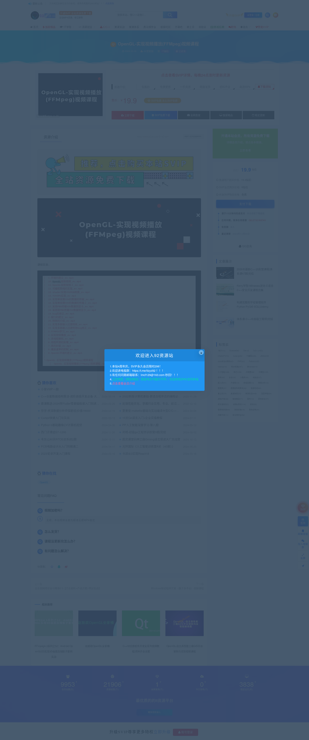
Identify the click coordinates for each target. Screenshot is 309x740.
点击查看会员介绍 (123, 383)
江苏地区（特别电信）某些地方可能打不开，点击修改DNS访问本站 (155, 379)
